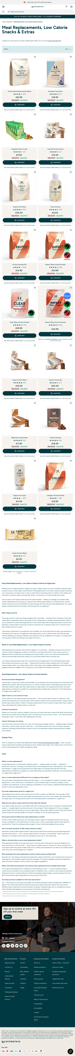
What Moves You (58, 987)
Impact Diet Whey (19, 207)
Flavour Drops (55, 207)
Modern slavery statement (39, 973)
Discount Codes (57, 967)
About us (37, 963)
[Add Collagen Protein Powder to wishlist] (71, 461)
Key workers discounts (59, 983)
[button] (70, 1051)
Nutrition (9, 21)
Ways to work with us (41, 999)
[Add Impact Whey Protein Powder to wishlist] (71, 288)
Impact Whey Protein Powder (55, 322)
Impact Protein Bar (55, 380)
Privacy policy (38, 979)
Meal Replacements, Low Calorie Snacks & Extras (27, 21)
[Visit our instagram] (3, 946)
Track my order (9, 983)
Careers (36, 1012)
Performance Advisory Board (41, 1018)
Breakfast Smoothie (55, 91)
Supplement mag (57, 979)
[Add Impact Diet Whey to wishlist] (35, 172)
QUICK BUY (21, 104)
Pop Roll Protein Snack (55, 149)
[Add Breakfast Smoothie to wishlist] (71, 57)
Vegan (22, 987)
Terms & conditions (40, 983)
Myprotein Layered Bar (19, 437)
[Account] (66, 6)
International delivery (9, 977)
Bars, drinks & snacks (24, 973)
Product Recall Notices (9, 998)
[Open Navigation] (3, 6)
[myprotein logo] (37, 6)
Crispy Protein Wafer (19, 380)
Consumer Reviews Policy (40, 989)
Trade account (39, 995)
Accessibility (38, 1008)
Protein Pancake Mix (54, 41)
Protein (22, 963)
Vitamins (23, 983)
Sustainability (38, 1004)
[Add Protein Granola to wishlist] (71, 403)
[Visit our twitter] (17, 946)
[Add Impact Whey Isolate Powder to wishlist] (71, 230)
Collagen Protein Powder (55, 495)
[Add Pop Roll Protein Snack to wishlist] (71, 114)
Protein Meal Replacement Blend (19, 91)
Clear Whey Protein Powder (19, 322)
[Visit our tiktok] (12, 946)
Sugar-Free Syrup (19, 495)
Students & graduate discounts (59, 973)
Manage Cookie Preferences (12, 933)
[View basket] (71, 6)
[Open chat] (25, 946)
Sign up (7, 916)
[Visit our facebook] (8, 946)
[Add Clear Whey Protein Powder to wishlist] (35, 288)
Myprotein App (10, 963)
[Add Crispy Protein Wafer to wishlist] (35, 345)
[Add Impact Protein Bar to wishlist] (71, 345)
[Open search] (3, 12)
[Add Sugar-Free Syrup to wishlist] (35, 461)
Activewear (24, 967)
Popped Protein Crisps (19, 149)
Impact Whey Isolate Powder (55, 264)
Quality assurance (40, 967)
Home (4, 21)
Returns (7, 971)
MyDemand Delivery (11, 992)
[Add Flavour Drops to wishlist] (71, 172)
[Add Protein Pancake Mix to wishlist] (35, 230)
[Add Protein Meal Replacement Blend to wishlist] (35, 57)
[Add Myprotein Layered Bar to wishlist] (35, 403)
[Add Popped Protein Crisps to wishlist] (35, 114)
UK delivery (8, 987)
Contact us (8, 967)
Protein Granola (55, 437)
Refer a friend (60, 963)
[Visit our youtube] (21, 946)
